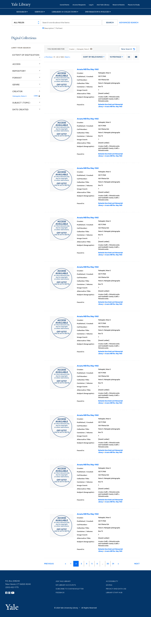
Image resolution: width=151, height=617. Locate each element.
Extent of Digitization (25, 54)
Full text (59, 28)
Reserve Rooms (119, 5)
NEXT (137, 564)
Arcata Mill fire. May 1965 (88, 69)
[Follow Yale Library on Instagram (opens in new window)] (9, 593)
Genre (16, 84)
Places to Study (134, 5)
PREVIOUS (49, 564)
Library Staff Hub (114, 592)
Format (17, 77)
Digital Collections (23, 38)
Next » (67, 57)
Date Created (20, 109)
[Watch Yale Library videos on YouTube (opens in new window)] (12, 593)
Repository (19, 70)
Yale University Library (21, 4)
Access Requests (79, 5)
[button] (109, 23)
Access (16, 64)
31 (113, 564)
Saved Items (64, 5)
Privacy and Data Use (116, 589)
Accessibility (112, 581)
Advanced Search (128, 22)
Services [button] (39, 12)
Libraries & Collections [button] (64, 12)
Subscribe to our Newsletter (70, 589)
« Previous (48, 57)
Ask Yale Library (103, 5)
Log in (91, 5)
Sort (93, 57)
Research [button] (21, 12)
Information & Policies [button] (97, 12)
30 (108, 564)
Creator (17, 91)
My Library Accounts (66, 585)
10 (115, 57)
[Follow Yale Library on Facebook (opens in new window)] (6, 593)
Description (49, 28)
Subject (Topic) (21, 102)
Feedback (60, 592)
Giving (109, 585)
